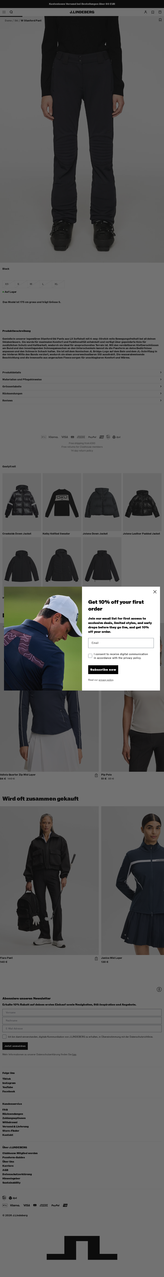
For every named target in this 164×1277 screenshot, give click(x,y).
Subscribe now (103, 669)
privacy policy (106, 680)
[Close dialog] (154, 591)
